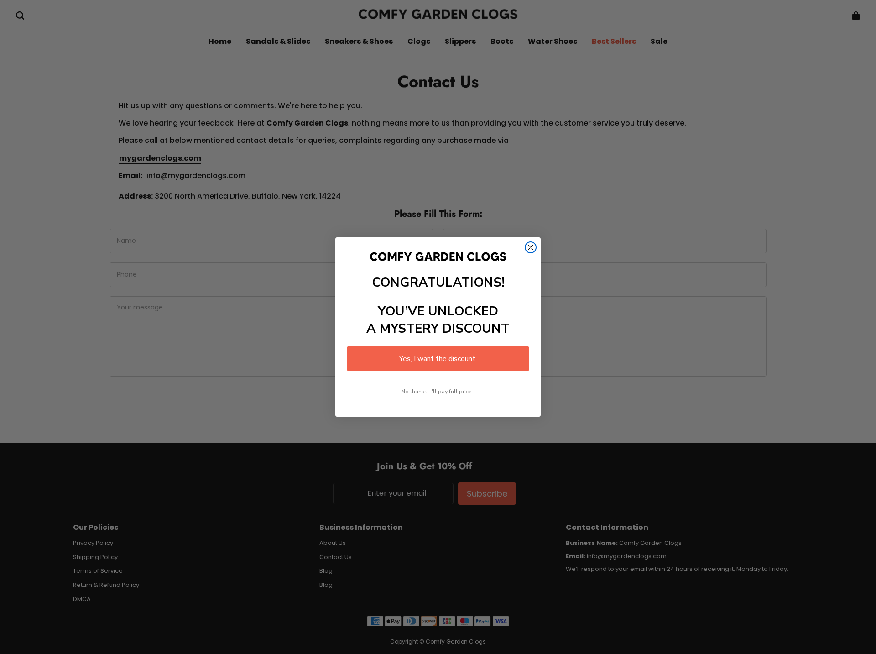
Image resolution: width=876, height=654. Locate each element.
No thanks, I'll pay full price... (438, 391)
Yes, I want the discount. (438, 359)
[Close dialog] (530, 247)
